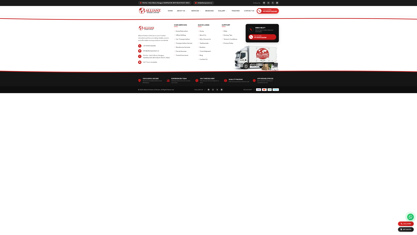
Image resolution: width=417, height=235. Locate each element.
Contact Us (204, 59)
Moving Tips (227, 35)
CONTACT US (249, 11)
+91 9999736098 (149, 46)
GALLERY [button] (222, 11)
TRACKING (236, 11)
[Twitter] (273, 3)
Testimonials (204, 43)
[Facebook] (264, 3)
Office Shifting (181, 35)
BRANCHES (209, 11)
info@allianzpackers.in (151, 51)
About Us (203, 35)
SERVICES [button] (195, 11)
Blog (201, 55)
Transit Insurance (182, 55)
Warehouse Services (183, 47)
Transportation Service (184, 43)
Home (202, 31)
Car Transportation (183, 39)
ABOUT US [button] (181, 11)
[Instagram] (268, 3)
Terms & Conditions (230, 39)
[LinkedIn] (277, 3)
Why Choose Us (205, 39)
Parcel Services (181, 51)
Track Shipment (205, 51)
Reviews (202, 47)
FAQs (225, 31)
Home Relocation (182, 31)
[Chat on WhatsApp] (410, 217)
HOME (170, 11)
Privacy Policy (228, 43)
